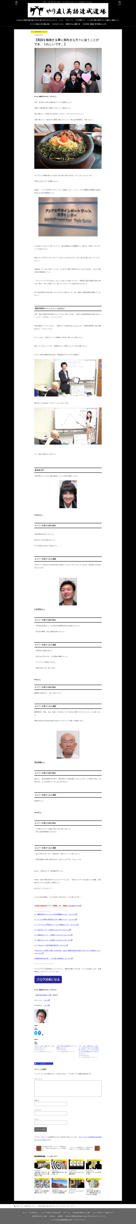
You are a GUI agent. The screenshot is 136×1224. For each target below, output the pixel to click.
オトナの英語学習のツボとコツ (39, 31)
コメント (38, 1079)
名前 (36, 1100)
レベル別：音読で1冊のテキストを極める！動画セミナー (103, 20)
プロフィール (69, 20)
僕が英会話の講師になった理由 (81, 1212)
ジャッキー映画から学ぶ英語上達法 (40, 24)
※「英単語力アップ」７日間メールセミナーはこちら (52, 935)
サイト (36, 1119)
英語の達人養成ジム (42, 995)
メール (37, 1110)
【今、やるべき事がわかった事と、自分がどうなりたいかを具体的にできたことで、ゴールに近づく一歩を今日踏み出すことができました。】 (89, 1049)
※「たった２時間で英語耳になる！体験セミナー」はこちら (54, 919)
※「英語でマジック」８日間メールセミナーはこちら (52, 940)
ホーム (61, 20)
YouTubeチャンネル (57, 24)
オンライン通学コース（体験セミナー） (103, 1212)
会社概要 (60, 1216)
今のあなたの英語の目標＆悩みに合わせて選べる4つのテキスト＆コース (37, 20)
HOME (17, 1206)
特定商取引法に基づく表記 (39, 1216)
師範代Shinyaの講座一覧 (73, 24)
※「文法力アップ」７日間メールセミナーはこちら (51, 930)
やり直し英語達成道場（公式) (64, 1219)
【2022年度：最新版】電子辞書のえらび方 (94, 24)
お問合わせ (52, 1216)
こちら (45, 1000)
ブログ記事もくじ (80, 20)
